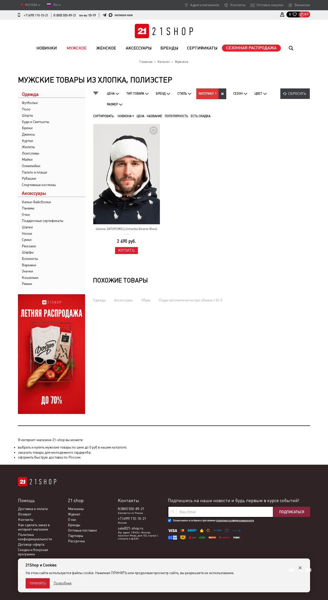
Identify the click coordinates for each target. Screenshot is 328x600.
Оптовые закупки (270, 5)
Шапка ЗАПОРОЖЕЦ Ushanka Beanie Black (126, 229)
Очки (26, 214)
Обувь (145, 300)
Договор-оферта (31, 544)
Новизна (125, 116)
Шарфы (28, 252)
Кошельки (30, 278)
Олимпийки (31, 166)
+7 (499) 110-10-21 (36, 15)
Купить (126, 250)
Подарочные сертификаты (42, 221)
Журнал (74, 514)
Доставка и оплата (33, 509)
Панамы (28, 208)
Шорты (27, 115)
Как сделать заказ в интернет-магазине (34, 527)
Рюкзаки (29, 246)
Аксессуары (139, 48)
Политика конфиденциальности (35, 537)
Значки (27, 271)
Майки (27, 159)
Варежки (29, 265)
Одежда (99, 300)
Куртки (27, 141)
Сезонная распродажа (251, 47)
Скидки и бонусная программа (33, 552)
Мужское (77, 48)
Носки (27, 233)
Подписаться (291, 512)
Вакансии (302, 5)
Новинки (46, 48)
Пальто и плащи (34, 172)
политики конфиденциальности (235, 520)
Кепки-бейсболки (36, 202)
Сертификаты (202, 48)
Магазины (76, 509)
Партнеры (75, 536)
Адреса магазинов (204, 5)
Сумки (27, 240)
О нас (72, 519)
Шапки (27, 227)
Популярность (176, 116)
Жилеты (28, 147)
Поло (26, 109)
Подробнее (62, 583)
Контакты (237, 5)
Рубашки (29, 178)
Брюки (27, 128)
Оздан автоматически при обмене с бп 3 (190, 300)
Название (154, 116)
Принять (37, 583)
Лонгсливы (30, 153)
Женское (106, 48)
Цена (140, 116)
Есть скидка (200, 116)
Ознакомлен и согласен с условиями (213, 520)
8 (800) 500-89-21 (64, 15)
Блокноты (30, 259)
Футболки (30, 103)
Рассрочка (76, 541)
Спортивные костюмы (39, 185)
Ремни (27, 284)
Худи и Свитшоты (35, 122)
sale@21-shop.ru (130, 528)
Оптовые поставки (82, 530)
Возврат (24, 514)
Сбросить (297, 93)
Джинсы (28, 134)
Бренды (169, 48)
